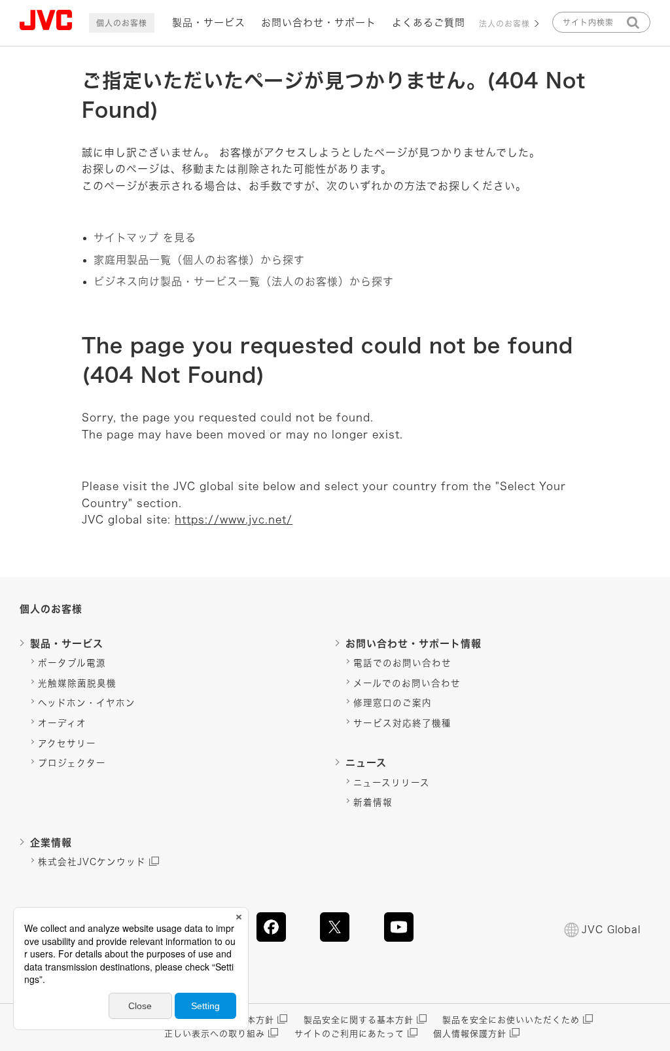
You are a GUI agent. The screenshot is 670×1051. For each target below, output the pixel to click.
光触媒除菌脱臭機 (77, 683)
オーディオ (62, 723)
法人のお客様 (504, 23)
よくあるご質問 (428, 22)
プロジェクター (72, 763)
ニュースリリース (391, 782)
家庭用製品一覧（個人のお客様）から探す (199, 260)
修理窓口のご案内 (392, 702)
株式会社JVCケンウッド (92, 861)
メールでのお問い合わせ (407, 683)
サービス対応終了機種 (402, 723)
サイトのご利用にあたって (349, 1033)
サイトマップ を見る (145, 237)
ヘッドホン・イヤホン (86, 702)
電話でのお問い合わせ (402, 663)
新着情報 (373, 802)
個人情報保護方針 (469, 1033)
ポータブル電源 (72, 663)
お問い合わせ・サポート (318, 22)
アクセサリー (67, 743)
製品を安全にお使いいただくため (511, 1020)
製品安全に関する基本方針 (359, 1020)
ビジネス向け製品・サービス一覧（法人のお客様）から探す (244, 281)
